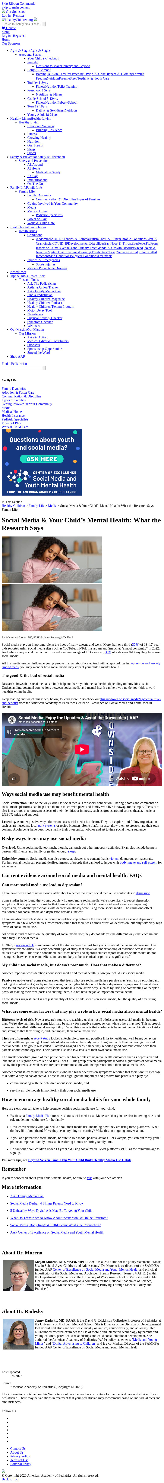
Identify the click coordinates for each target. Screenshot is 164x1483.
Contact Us (17, 1448)
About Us (16, 1452)
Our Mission (27, 333)
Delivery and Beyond (75, 66)
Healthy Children (13, 505)
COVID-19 (60, 243)
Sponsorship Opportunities (45, 349)
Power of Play (37, 219)
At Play (32, 176)
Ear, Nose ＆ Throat (118, 243)
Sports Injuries (45, 264)
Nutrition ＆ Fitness (49, 94)
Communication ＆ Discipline (56, 199)
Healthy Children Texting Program (50, 306)
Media (31, 207)
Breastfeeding (74, 74)
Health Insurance (13, 415)
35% (135, 644)
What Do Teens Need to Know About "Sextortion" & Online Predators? (59, 1218)
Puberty (62, 102)
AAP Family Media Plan (44, 291)
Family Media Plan (38, 1116)
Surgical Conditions (84, 256)
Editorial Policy (20, 1464)
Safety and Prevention (33, 160)
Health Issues (28, 231)
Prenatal (32, 62)
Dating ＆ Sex (45, 110)
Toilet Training (67, 86)
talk (89, 1178)
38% (108, 652)
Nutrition (53, 78)
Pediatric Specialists (49, 215)
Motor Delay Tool (39, 310)
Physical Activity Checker (44, 318)
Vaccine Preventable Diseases (47, 268)
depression (143, 893)
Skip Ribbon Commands (18, 3)
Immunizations (37, 180)
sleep (71, 851)
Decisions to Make (48, 66)
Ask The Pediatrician (41, 283)
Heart (62, 252)
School (72, 102)
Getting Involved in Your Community (52, 203)
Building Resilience (49, 130)
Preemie (64, 78)
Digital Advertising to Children (74, 1343)
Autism (94, 239)
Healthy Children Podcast (44, 302)
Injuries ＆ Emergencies (43, 260)
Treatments (105, 256)
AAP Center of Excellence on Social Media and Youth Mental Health (57, 1232)
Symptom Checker (40, 322)
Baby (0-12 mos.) (39, 70)
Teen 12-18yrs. (37, 106)
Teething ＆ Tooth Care (93, 78)
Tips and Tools (29, 279)
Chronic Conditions (133, 239)
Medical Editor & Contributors (48, 341)
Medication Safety (48, 172)
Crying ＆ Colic (94, 74)
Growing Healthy (39, 137)
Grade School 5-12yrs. (42, 98)
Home (6, 39)
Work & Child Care (15, 427)
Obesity (112, 252)
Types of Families (88, 199)
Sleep (73, 78)
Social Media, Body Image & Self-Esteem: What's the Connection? (55, 1225)
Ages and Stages (30, 54)
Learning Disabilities (93, 252)
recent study (42, 1038)
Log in (6, 15)
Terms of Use (19, 1460)
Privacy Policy (20, 1456)
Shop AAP (17, 356)
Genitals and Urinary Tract (79, 248)
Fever (142, 243)
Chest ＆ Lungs (109, 239)
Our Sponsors (15, 11)
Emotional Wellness (40, 126)
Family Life (27, 191)
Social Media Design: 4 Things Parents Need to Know (47, 1203)
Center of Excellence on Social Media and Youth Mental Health (95, 1269)
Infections (72, 252)
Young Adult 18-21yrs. (42, 114)
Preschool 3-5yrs (38, 90)
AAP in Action (37, 337)
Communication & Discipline (21, 396)
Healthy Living (29, 122)
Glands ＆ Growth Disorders (116, 248)
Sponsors (33, 345)
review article (25, 945)
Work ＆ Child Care (41, 223)
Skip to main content (15, 7)
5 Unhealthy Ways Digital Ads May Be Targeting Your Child (51, 1210)
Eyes (135, 243)
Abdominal (43, 239)
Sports (31, 153)
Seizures (123, 252)
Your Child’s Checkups (43, 58)
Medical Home (37, 211)
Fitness (40, 86)
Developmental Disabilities (86, 243)
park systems (47, 825)
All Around (35, 164)
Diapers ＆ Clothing (119, 74)
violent (114, 858)
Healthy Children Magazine (46, 299)
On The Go (35, 184)
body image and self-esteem (138, 862)
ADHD (56, 239)
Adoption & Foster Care (18, 392)
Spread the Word (38, 352)
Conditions (34, 235)
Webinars (33, 326)
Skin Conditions (60, 256)
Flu (148, 243)
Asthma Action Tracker (43, 287)
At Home (33, 168)
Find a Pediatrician (40, 295)
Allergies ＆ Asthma (75, 239)
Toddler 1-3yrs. (37, 82)
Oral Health (35, 145)
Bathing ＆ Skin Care (50, 74)
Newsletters (35, 314)
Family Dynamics (39, 195)
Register (18, 15)
